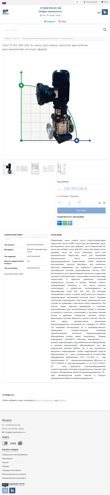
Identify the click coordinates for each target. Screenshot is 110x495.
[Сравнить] (99, 203)
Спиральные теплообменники (15, 455)
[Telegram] (70, 223)
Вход (105, 2)
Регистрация (91, 2)
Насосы (5, 462)
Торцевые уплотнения (11, 470)
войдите (62, 400)
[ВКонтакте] (59, 223)
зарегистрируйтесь (45, 400)
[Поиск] (105, 29)
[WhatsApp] (65, 223)
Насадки (5, 466)
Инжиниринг (7, 459)
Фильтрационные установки (14, 474)
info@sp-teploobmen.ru (50, 11)
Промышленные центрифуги (14, 478)
